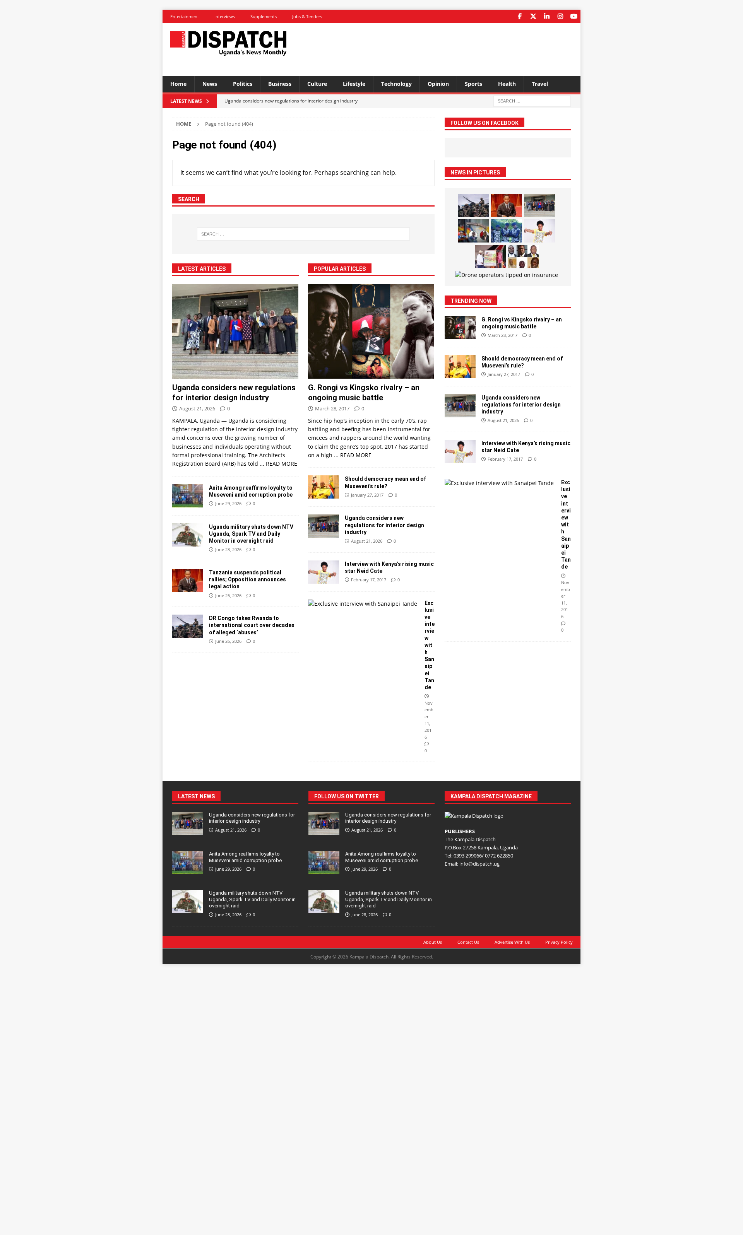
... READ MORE (278, 463)
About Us (432, 942)
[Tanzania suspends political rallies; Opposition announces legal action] (187, 580)
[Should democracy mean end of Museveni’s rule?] (323, 487)
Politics (242, 83)
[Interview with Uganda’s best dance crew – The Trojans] (506, 231)
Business (279, 83)
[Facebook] (519, 16)
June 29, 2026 (228, 503)
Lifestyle (354, 83)
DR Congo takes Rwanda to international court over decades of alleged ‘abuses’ (251, 625)
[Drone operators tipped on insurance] (506, 275)
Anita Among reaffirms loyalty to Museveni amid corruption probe (245, 857)
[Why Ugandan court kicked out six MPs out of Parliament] (523, 256)
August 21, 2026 (197, 408)
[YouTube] (573, 16)
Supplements (263, 16)
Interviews (224, 16)
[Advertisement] (446, 48)
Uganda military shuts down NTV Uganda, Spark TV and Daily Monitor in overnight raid (251, 534)
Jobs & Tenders (307, 16)
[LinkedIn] (546, 16)
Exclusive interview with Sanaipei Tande (430, 645)
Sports (473, 83)
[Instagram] (560, 16)
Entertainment (184, 16)
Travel (540, 83)
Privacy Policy (559, 942)
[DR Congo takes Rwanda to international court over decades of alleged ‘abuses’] (187, 626)
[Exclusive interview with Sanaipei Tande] (363, 604)
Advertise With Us (512, 942)
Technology (396, 83)
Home (178, 83)
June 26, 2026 (228, 595)
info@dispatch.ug (479, 863)
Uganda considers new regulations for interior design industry (384, 525)
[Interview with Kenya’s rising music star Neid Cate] (323, 572)
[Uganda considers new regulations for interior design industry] (235, 331)
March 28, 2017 (332, 408)
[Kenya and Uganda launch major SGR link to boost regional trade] (490, 256)
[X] (533, 16)
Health (507, 83)
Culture (317, 83)
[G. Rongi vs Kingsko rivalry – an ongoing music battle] (371, 331)
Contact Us (468, 942)
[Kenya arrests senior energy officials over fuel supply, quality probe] (473, 231)
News (209, 83)
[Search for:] (532, 100)
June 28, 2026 (228, 549)
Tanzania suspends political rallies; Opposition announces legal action (247, 579)
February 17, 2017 (368, 579)
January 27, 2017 (367, 495)
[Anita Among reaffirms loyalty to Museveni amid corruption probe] (187, 495)
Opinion (438, 83)
